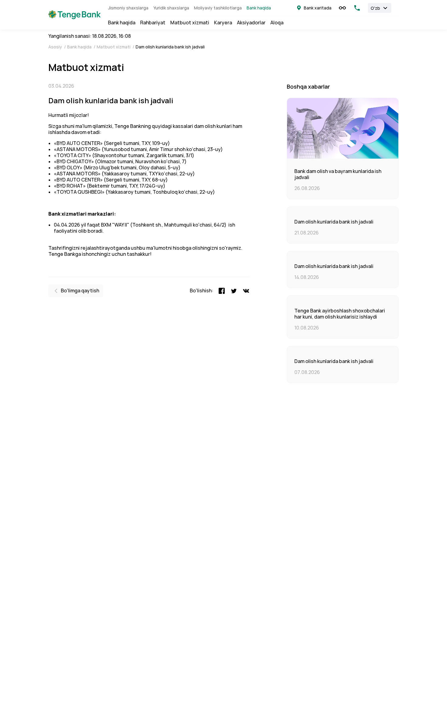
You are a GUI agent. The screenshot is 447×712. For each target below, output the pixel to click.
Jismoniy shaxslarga (128, 8)
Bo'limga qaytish (80, 290)
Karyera (223, 23)
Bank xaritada (317, 8)
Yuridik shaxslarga (171, 8)
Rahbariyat (152, 23)
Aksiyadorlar (251, 23)
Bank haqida (259, 8)
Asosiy (55, 47)
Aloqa (276, 23)
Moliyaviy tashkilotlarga (218, 8)
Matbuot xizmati (189, 23)
